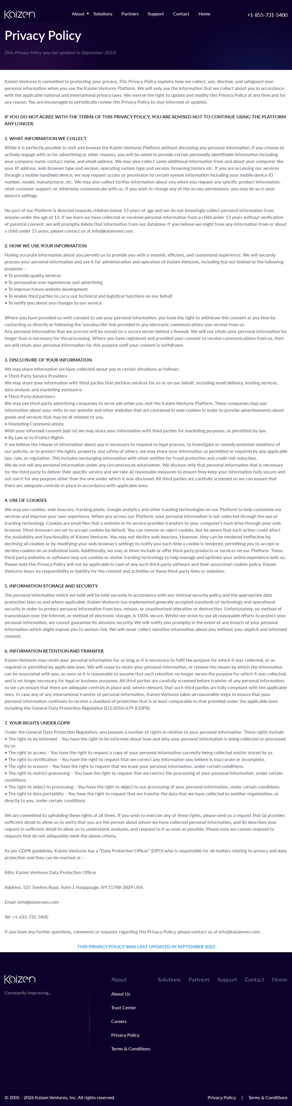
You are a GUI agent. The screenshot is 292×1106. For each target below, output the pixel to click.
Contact (181, 14)
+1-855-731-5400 (267, 14)
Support (156, 14)
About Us (120, 994)
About (78, 14)
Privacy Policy (125, 1035)
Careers (119, 1021)
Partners (130, 14)
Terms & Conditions (130, 1048)
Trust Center (123, 1007)
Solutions (103, 14)
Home (204, 14)
